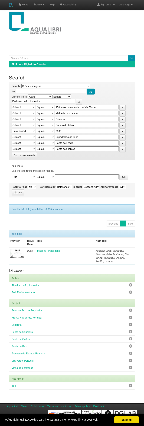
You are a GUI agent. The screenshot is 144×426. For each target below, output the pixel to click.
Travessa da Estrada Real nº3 (28, 353)
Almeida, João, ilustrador (25, 285)
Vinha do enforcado (22, 367)
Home (24, 4)
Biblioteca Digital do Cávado (28, 64)
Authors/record (109, 186)
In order (77, 186)
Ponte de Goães (21, 339)
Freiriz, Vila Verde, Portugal (27, 317)
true (14, 385)
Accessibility (69, 4)
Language (123, 4)
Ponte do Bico (19, 346)
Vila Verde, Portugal (23, 360)
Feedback (98, 406)
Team (24, 406)
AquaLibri (12, 406)
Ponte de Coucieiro (22, 332)
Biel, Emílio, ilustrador (24, 292)
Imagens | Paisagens (48, 250)
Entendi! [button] (127, 419)
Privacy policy (82, 406)
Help (52, 4)
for (13, 91)
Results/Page (19, 186)
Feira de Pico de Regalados (27, 310)
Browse (38, 4)
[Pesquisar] (131, 58)
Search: (16, 86)
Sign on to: (106, 4)
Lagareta (17, 324)
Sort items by (47, 186)
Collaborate (37, 406)
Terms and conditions (59, 406)
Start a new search (24, 155)
